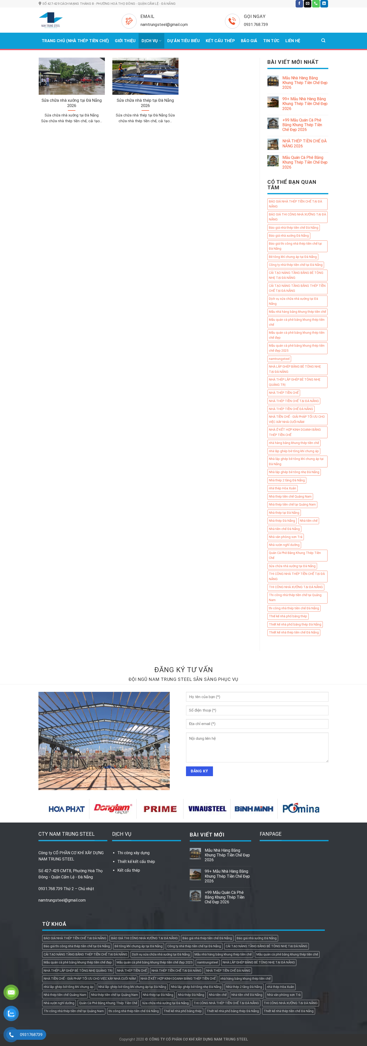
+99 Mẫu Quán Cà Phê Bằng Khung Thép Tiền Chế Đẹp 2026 (302, 125)
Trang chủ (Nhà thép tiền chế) (75, 40)
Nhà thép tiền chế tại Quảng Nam (292, 505)
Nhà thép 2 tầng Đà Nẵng (287, 480)
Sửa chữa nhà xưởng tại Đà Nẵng (292, 566)
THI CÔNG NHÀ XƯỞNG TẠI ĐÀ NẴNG (296, 587)
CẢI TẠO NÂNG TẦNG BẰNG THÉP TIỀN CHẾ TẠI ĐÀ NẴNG (297, 288)
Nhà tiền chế (309, 521)
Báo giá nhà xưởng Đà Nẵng (289, 236)
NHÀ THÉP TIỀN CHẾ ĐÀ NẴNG (291, 409)
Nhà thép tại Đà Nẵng (284, 513)
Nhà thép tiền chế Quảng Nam (290, 496)
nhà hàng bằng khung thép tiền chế (294, 443)
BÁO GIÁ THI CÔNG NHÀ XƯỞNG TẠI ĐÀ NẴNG (297, 216)
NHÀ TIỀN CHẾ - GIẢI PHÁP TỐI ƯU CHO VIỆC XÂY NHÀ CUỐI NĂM (297, 419)
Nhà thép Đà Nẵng (282, 521)
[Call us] (316, 3)
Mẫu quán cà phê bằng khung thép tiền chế (297, 322)
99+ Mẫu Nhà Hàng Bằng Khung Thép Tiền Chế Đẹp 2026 (305, 104)
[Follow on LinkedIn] (324, 3)
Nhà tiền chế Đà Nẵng (284, 529)
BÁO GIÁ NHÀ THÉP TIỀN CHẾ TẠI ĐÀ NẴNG (295, 204)
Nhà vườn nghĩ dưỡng (284, 545)
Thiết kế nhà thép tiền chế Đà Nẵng (294, 632)
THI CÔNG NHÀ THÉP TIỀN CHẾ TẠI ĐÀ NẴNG (297, 576)
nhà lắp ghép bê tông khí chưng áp (294, 451)
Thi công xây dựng (133, 852)
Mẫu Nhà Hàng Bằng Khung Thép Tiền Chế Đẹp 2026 (305, 83)
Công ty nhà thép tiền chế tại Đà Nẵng (296, 265)
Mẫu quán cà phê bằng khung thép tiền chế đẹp (297, 335)
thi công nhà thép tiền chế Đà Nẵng (294, 608)
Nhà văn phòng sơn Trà (285, 537)
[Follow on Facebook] (299, 3)
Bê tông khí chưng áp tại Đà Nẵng (293, 257)
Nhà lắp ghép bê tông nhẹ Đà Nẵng (294, 472)
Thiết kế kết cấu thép (136, 861)
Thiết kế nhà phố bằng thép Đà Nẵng (295, 624)
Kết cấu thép (128, 870)
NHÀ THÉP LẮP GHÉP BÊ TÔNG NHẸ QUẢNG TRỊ (294, 382)
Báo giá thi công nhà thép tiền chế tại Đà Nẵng (295, 246)
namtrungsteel (279, 359)
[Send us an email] (307, 3)
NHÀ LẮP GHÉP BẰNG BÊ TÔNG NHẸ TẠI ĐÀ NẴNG (295, 369)
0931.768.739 (50, 888)
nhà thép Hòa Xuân (282, 488)
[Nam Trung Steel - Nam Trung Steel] (73, 20)
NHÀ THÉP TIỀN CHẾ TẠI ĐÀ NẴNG (294, 401)
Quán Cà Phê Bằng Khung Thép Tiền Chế (295, 555)
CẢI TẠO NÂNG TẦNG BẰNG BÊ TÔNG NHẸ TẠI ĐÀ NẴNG (296, 275)
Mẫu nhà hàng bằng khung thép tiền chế (297, 312)
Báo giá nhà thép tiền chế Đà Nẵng (293, 227)
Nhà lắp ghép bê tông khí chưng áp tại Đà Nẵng (296, 461)
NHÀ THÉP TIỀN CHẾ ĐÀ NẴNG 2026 (304, 143)
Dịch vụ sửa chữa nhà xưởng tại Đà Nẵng (293, 301)
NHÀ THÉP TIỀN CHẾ (284, 393)
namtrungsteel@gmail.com (62, 900)
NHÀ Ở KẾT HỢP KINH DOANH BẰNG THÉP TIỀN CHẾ (295, 432)
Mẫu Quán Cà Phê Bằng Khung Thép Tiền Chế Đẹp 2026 (305, 162)
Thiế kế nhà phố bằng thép (288, 616)
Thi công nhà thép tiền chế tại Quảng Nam (295, 597)
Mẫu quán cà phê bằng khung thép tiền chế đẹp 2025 (297, 348)
